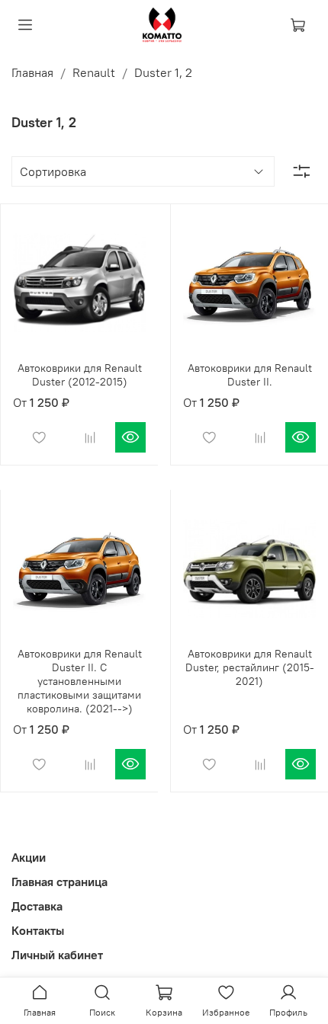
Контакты (37, 930)
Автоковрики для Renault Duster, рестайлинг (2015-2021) (249, 667)
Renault (93, 72)
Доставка (37, 906)
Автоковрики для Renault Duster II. (250, 375)
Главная (32, 72)
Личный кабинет (57, 954)
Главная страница (59, 881)
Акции (28, 857)
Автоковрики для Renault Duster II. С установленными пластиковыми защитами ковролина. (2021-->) (80, 681)
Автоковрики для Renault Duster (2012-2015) (80, 375)
